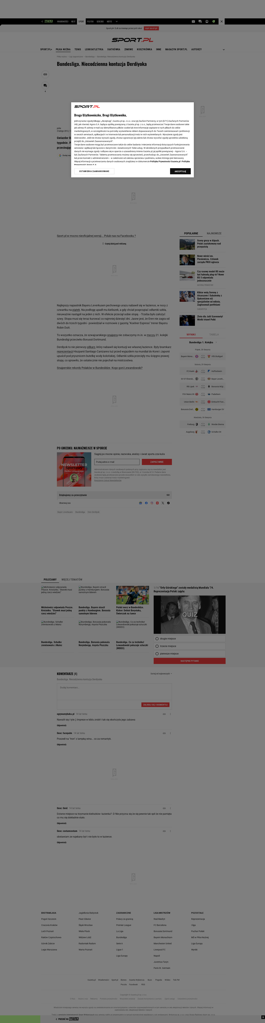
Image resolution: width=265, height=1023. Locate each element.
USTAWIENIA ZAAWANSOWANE (94, 171)
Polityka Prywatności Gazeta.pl (165, 161)
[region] (132, 139)
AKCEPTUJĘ (180, 171)
